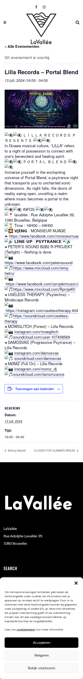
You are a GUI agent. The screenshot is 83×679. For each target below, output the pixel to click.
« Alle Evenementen (22, 46)
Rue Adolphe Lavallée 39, (23, 536)
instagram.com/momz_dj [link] (35, 369)
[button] (76, 583)
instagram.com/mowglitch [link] (36, 331)
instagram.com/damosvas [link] (36, 353)
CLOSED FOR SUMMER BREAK (55, 450)
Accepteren (41, 643)
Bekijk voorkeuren (41, 668)
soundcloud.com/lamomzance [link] (38, 374)
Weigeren (41, 655)
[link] (45, 236)
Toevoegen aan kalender (34, 388)
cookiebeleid (26, 629)
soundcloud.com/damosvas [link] (37, 358)
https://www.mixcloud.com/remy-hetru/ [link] (37, 270)
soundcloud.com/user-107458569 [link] (41, 337)
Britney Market (16, 450)
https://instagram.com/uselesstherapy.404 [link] (42, 310)
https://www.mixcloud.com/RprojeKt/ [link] (44, 289)
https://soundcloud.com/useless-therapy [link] (37, 318)
